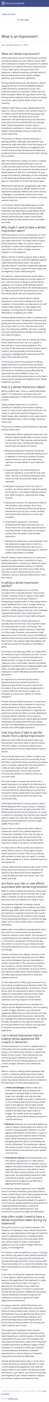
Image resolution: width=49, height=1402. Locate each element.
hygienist (5, 85)
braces (41, 128)
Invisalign (5, 310)
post (29, 982)
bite (28, 94)
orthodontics (22, 1160)
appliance (5, 285)
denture (41, 806)
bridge (31, 806)
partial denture (12, 1135)
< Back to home (8, 14)
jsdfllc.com (13, 1398)
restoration (35, 113)
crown (4, 287)
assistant (28, 257)
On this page (23, 19)
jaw (25, 69)
